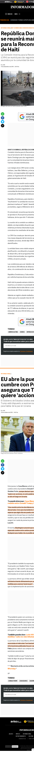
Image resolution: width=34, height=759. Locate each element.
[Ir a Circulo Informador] (18, 1)
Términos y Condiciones (26, 351)
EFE (4, 410)
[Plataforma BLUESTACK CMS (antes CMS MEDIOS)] (15, 746)
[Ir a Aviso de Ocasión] (16, 720)
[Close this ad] (33, 749)
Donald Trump (13, 681)
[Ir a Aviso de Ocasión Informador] (8, 1)
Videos (10, 14)
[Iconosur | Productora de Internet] (8, 746)
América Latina (13, 332)
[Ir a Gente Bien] (28, 1)
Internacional (5, 28)
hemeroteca (22, 738)
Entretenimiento (21, 736)
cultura (31, 736)
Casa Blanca (23, 681)
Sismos (22, 332)
